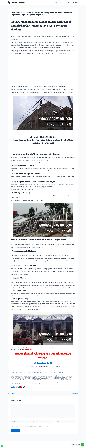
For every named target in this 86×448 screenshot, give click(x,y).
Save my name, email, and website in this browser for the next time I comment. (30, 426)
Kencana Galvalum (18, 2)
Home (55, 2)
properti (21, 347)
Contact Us (74, 2)
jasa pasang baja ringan (30, 86)
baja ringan (34, 247)
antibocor (50, 347)
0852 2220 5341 (43, 362)
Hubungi (15, 349)
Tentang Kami (62, 2)
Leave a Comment (15, 17)
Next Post (75, 393)
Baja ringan (13, 285)
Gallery (68, 2)
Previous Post (11, 393)
